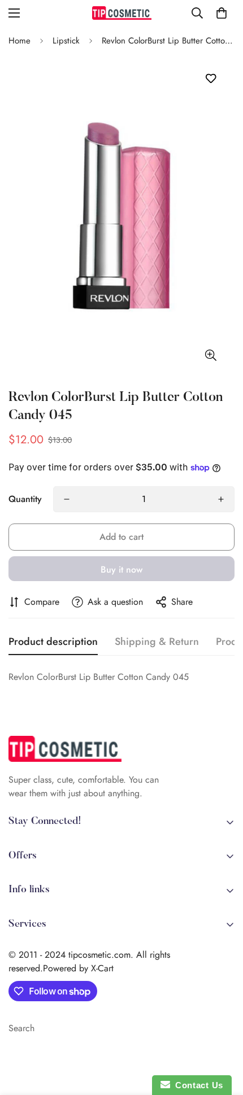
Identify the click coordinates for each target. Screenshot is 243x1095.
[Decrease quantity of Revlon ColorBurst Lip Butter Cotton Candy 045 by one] (67, 499)
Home (19, 40)
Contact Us (196, 1085)
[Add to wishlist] (210, 78)
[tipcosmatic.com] (121, 13)
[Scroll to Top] (222, 1035)
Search (21, 1028)
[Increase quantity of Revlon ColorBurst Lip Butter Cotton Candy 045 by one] (221, 499)
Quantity (25, 498)
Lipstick (66, 40)
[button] (222, 13)
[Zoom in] (210, 355)
